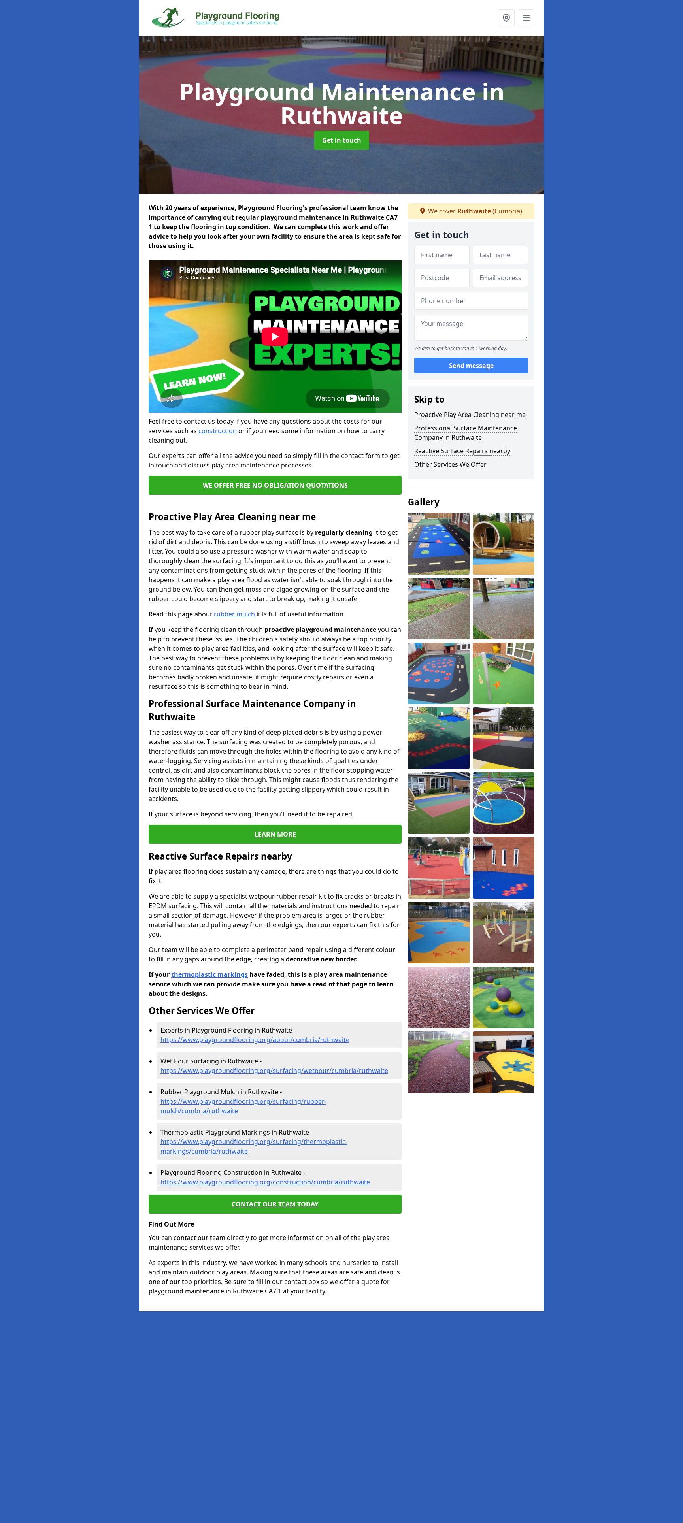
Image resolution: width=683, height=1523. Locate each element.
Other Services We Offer (450, 464)
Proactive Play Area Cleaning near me (470, 414)
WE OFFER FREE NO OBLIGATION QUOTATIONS (275, 485)
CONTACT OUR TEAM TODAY (275, 1204)
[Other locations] (506, 17)
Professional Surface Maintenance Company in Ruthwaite (465, 433)
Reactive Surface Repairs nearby (462, 451)
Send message (471, 365)
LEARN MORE (275, 834)
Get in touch (341, 140)
